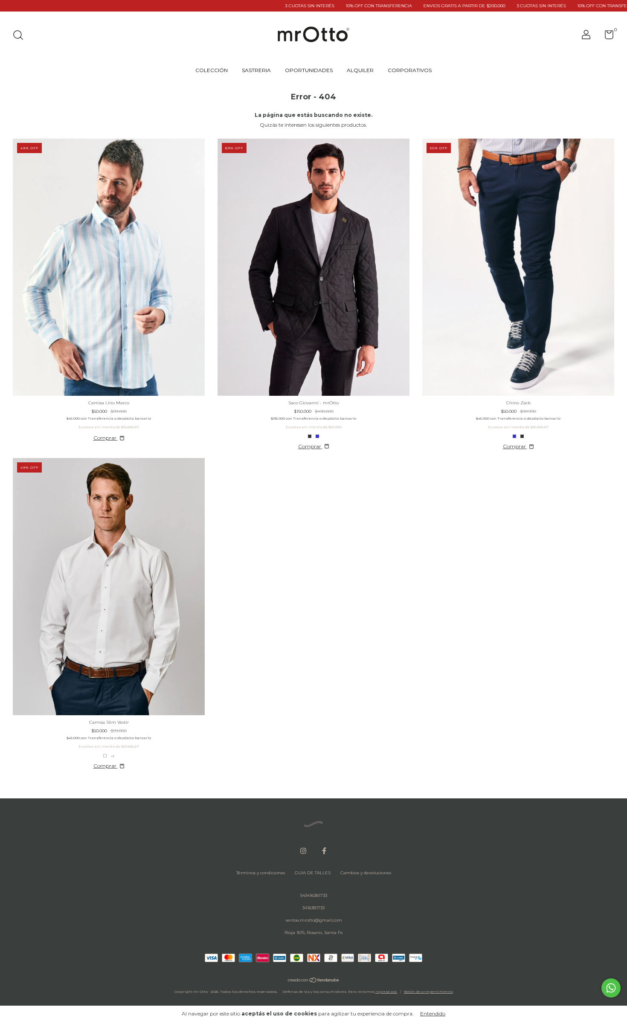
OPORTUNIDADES (309, 70)
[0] (606, 37)
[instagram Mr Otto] (303, 850)
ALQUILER (360, 70)
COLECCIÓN (211, 70)
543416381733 (313, 895)
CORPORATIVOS (410, 70)
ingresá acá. (386, 991)
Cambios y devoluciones (365, 873)
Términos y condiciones (260, 873)
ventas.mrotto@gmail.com (313, 920)
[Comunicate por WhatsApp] (611, 988)
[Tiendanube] (313, 981)
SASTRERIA (256, 70)
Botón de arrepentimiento (428, 991)
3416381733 (313, 908)
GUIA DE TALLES (313, 873)
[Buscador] (21, 36)
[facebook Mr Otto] (324, 850)
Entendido (432, 1013)
